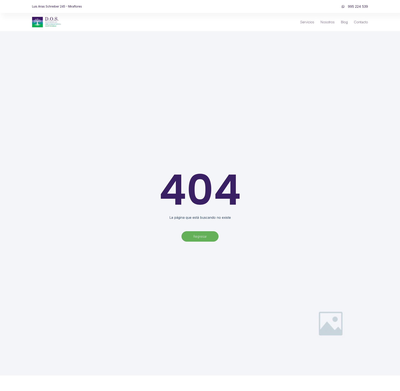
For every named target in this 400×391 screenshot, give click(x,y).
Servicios (307, 22)
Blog (344, 22)
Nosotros (327, 22)
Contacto (361, 22)
